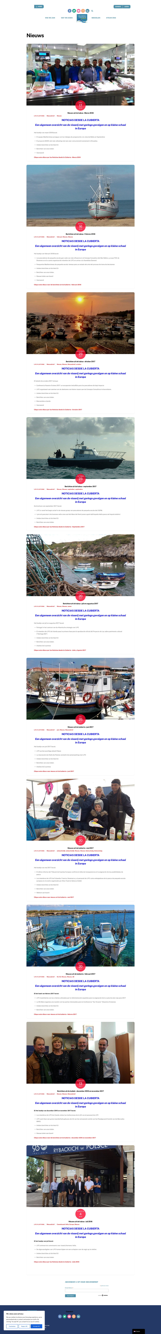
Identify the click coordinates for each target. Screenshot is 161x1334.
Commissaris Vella (63, 1224)
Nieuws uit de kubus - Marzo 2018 (80, 113)
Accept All (36, 1326)
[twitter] (74, 11)
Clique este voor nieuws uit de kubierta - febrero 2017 (55, 1014)
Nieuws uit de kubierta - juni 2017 (80, 727)
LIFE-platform (39, 116)
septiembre (79, 489)
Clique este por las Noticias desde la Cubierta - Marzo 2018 (57, 157)
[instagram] (83, 11)
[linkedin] (87, 11)
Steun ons (111, 18)
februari (59, 237)
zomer (70, 606)
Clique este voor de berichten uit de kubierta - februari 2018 (57, 285)
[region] (24, 1320)
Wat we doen (67, 18)
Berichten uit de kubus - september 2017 (80, 486)
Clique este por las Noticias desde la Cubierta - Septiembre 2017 (59, 527)
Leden (126, 6)
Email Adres (69, 1288)
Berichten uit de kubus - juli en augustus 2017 (80, 604)
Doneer (118, 6)
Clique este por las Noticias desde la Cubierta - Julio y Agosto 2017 (60, 650)
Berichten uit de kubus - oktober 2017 (80, 361)
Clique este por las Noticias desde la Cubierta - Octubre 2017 (58, 410)
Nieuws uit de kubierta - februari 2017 (80, 974)
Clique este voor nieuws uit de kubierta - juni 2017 (54, 771)
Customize (12, 1326)
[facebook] (69, 11)
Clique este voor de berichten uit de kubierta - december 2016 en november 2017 (65, 1138)
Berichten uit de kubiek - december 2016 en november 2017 (80, 1091)
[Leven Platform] (82, 18)
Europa (71, 1224)
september (71, 489)
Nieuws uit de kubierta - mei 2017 (80, 848)
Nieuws (59, 116)
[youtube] (78, 11)
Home (40, 6)
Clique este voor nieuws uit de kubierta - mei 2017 (54, 897)
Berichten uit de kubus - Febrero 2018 (80, 234)
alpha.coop (46, 1325)
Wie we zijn (50, 18)
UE (73, 977)
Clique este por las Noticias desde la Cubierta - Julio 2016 (56, 1262)
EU (58, 977)
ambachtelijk (61, 851)
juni (58, 730)
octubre (78, 364)
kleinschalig (90, 851)
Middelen (96, 18)
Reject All (24, 1326)
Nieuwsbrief (51, 116)
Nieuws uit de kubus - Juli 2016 (80, 1221)
